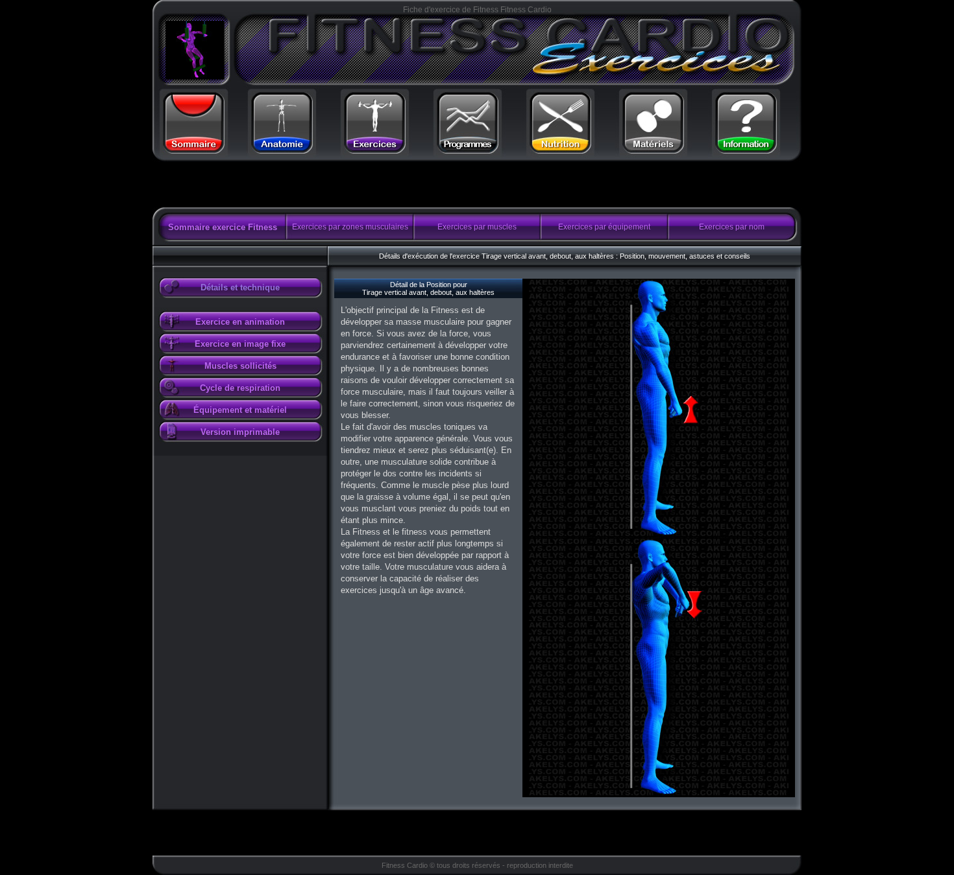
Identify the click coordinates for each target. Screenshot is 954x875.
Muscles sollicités (240, 366)
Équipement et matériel (240, 410)
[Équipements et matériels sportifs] (653, 148)
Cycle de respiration (240, 388)
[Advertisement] (314, 184)
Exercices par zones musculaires (350, 226)
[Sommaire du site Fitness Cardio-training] (193, 148)
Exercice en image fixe (240, 344)
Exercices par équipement (604, 226)
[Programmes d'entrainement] (467, 148)
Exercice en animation (240, 322)
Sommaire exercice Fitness (222, 227)
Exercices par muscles (477, 226)
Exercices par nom (731, 226)
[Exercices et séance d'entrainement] (374, 148)
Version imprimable (240, 432)
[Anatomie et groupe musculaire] (281, 148)
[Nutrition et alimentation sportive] (560, 148)
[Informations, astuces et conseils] (746, 148)
